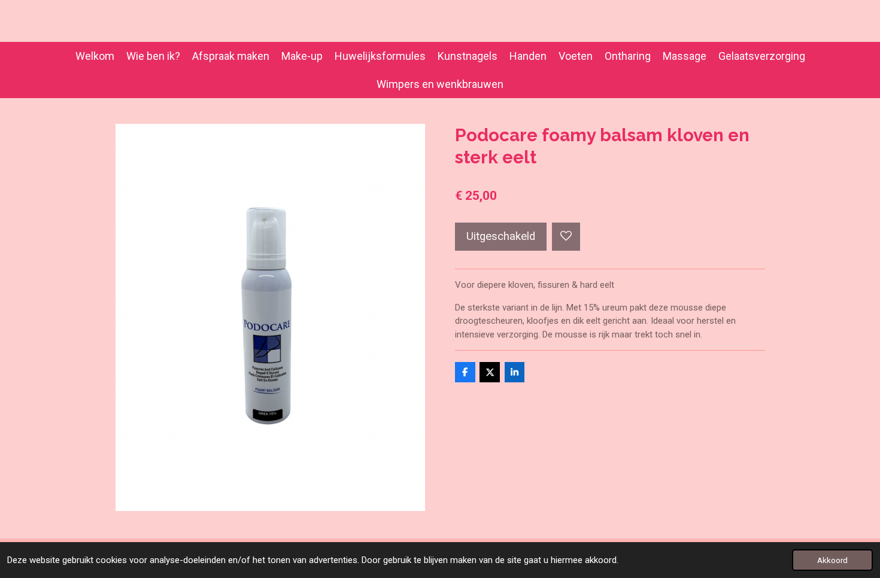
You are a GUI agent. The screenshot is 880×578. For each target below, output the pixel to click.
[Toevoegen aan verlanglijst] (566, 237)
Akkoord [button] (832, 560)
